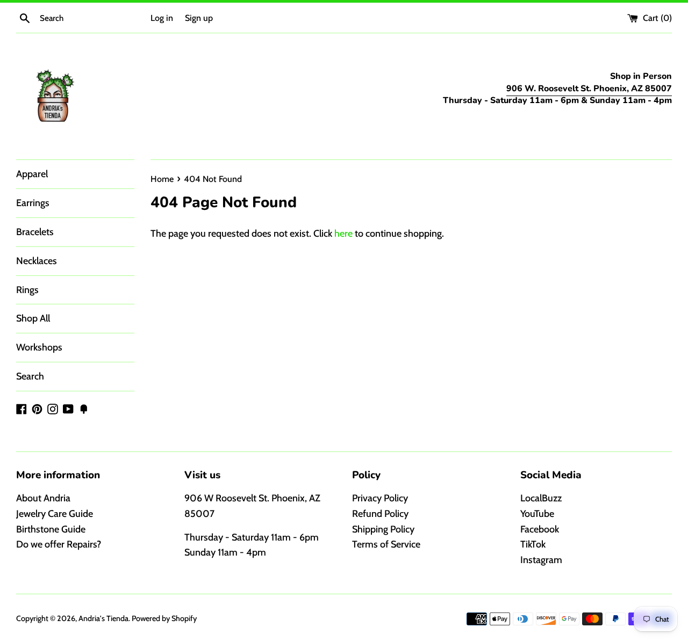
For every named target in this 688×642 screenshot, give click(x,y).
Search (30, 376)
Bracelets (35, 232)
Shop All (33, 318)
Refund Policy (380, 514)
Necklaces (36, 261)
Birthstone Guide (50, 529)
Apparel (32, 174)
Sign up (199, 17)
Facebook (539, 529)
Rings (27, 290)
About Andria (43, 498)
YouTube (537, 514)
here (343, 233)
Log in (161, 17)
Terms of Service (386, 544)
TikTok (533, 544)
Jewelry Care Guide (54, 514)
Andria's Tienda (103, 618)
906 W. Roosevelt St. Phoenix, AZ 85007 (589, 88)
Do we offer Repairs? (58, 544)
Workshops (39, 347)
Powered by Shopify (164, 618)
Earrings (32, 203)
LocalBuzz (541, 498)
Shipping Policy (383, 529)
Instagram (541, 560)
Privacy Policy (380, 498)
